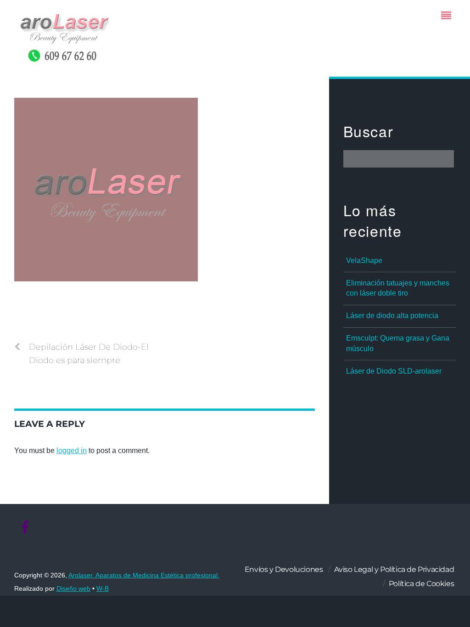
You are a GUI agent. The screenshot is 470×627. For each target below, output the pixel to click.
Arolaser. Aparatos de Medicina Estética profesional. (143, 575)
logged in (71, 450)
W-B (102, 588)
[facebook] (25, 527)
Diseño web (73, 588)
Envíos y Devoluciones (284, 569)
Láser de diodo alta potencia (392, 315)
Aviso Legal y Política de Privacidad (394, 569)
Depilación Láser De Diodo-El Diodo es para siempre (89, 353)
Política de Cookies (421, 583)
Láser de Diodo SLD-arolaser (394, 371)
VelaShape (364, 260)
